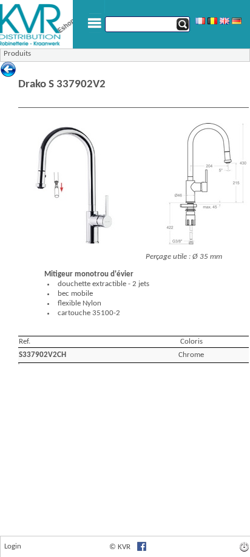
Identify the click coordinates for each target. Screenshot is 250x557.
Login (12, 546)
